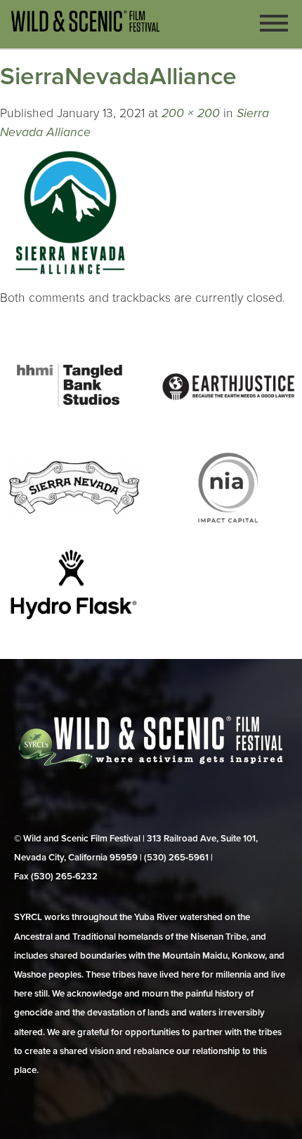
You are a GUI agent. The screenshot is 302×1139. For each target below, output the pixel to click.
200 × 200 (191, 113)
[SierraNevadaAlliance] (70, 279)
